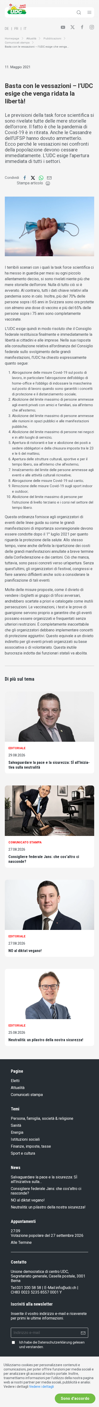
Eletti (15, 1080)
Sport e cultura (23, 1153)
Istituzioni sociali (25, 1139)
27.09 (15, 1231)
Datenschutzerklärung (55, 1342)
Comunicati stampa (17, 42)
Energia (17, 1132)
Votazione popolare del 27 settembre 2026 (47, 1235)
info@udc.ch (66, 1287)
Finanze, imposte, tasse (31, 1146)
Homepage (12, 38)
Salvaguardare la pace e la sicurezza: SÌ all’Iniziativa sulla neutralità (49, 765)
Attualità (31, 38)
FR (16, 29)
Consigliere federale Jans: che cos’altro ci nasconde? (43, 859)
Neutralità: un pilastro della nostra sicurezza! (45, 1040)
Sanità (16, 1125)
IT (25, 29)
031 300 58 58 (29, 1287)
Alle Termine (21, 1242)
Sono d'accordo (75, 1398)
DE (7, 29)
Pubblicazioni (52, 38)
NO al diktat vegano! (25, 950)
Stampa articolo (30, 183)
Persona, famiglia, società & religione (42, 1118)
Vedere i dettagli (41, 1386)
